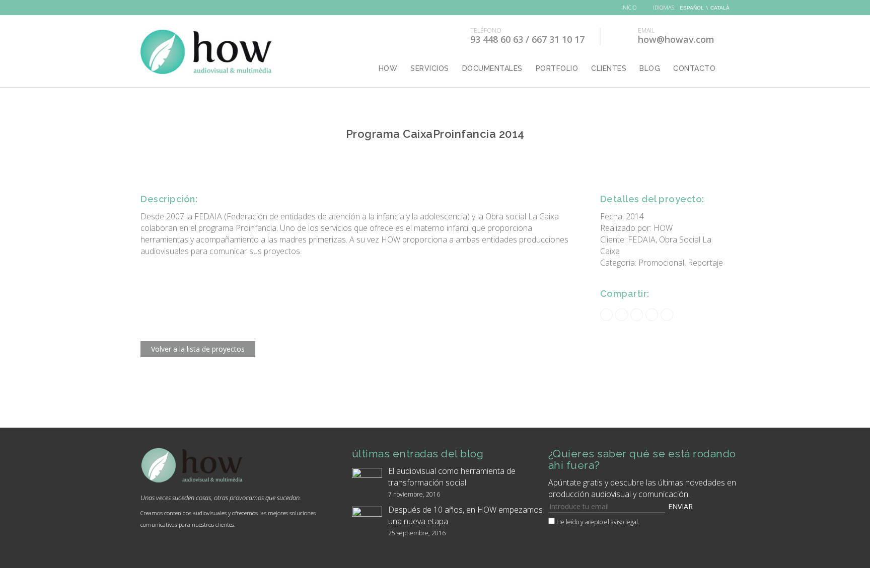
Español (692, 8)
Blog (649, 68)
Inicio (628, 7)
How (388, 68)
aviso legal (624, 522)
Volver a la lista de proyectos (198, 349)
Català (720, 8)
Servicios (429, 68)
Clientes (608, 68)
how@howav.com (676, 36)
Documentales (492, 68)
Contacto (694, 68)
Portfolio (557, 68)
